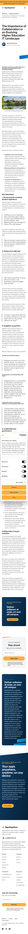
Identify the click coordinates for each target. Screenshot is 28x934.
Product (4, 854)
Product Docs (19, 882)
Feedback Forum (6, 877)
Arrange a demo (12, 619)
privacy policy (17, 910)
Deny (14, 497)
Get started (7, 806)
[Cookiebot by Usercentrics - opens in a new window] (19, 435)
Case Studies (19, 877)
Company (19, 854)
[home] (8, 8)
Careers (18, 859)
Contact (18, 862)
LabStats (4, 867)
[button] (25, 7)
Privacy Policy (5, 920)
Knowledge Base (20, 885)
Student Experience (14, 13)
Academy (18, 880)
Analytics (4, 859)
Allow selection (14, 492)
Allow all (14, 487)
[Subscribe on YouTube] (3, 929)
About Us (18, 857)
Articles (18, 874)
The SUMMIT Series (6, 874)
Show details (19, 482)
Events (3, 880)
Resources (4, 13)
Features (4, 862)
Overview (4, 857)
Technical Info (5, 865)
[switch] (24, 466)
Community (5, 872)
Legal (16, 918)
